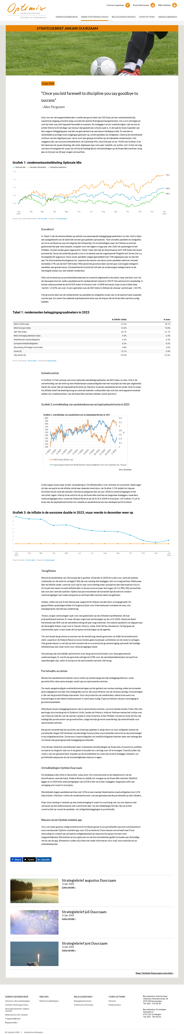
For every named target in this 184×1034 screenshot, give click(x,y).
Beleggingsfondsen (123, 17)
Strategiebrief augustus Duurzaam (89, 880)
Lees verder (68, 887)
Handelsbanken (167, 17)
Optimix (27, 10)
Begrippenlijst (11, 1022)
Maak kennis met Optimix (16, 1014)
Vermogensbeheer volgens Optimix (17, 1009)
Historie (112, 1001)
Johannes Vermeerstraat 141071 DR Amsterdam (155, 999)
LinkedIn (45, 859)
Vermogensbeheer (66, 17)
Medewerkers (115, 1005)
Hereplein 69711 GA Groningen (152, 1013)
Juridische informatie (33, 1032)
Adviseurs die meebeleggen (17, 1001)
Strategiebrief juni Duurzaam (84, 943)
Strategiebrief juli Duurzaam (84, 912)
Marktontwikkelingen (94, 17)
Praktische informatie (83, 1005)
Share (18, 859)
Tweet (30, 859)
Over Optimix (147, 17)
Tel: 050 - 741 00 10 (152, 1016)
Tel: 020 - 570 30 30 (152, 1003)
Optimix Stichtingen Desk (16, 1005)
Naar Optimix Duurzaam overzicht (154, 973)
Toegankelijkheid (12, 1018)
